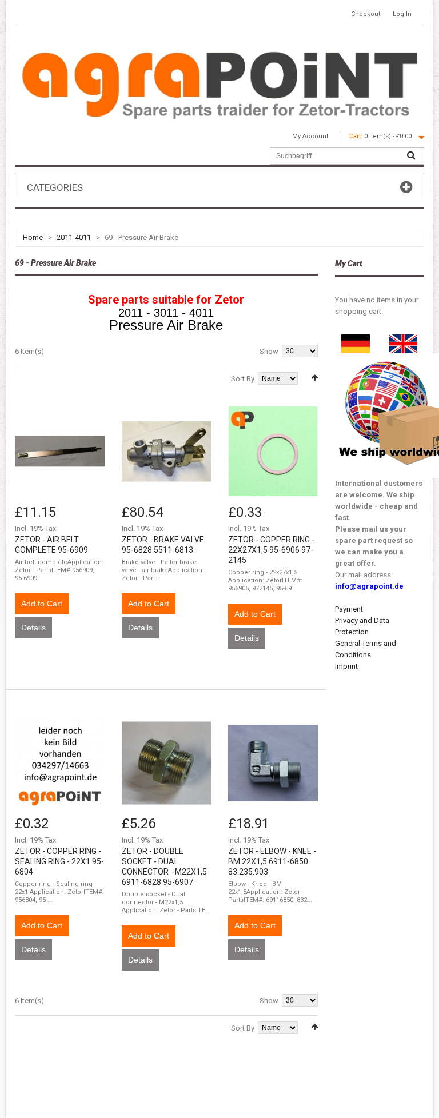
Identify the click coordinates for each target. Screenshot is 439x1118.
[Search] (411, 156)
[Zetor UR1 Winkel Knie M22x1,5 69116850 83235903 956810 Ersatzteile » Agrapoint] (273, 763)
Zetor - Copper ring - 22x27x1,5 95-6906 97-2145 (271, 550)
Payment (349, 609)
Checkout (365, 14)
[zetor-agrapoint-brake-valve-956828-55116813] (166, 451)
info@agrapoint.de (369, 586)
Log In (402, 14)
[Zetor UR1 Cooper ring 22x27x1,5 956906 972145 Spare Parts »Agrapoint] (273, 451)
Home (33, 237)
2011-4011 (74, 237)
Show (269, 351)
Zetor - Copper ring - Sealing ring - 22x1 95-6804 (59, 861)
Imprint (346, 666)
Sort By (242, 378)
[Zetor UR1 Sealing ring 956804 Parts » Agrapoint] (60, 763)
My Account (310, 136)
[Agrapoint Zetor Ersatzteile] (355, 340)
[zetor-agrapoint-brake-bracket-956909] (60, 451)
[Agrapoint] (219, 84)
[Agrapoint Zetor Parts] (403, 340)
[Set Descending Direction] (314, 377)
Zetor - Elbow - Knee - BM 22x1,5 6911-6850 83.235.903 (272, 861)
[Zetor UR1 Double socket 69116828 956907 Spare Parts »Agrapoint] (166, 763)
